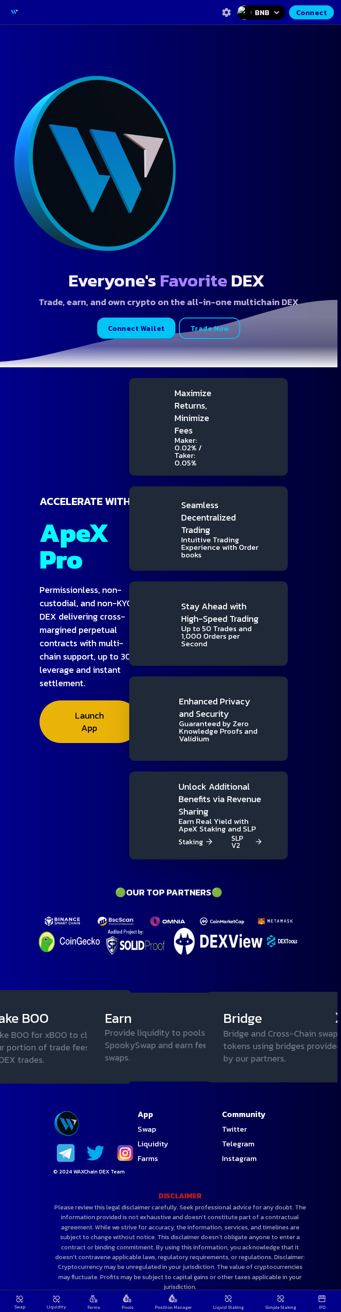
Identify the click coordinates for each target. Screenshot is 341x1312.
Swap (147, 1129)
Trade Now (209, 328)
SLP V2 (237, 842)
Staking (190, 841)
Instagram (239, 1158)
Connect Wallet (136, 328)
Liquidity (153, 1143)
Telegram (238, 1143)
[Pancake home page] (14, 12)
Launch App (89, 722)
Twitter (234, 1129)
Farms (148, 1158)
